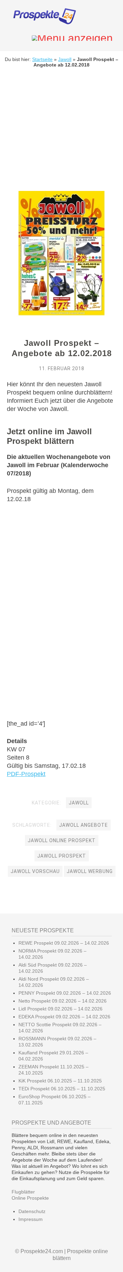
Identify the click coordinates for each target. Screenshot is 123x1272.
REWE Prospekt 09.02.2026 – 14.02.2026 (63, 943)
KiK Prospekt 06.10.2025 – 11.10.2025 (60, 1080)
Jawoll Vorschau (35, 871)
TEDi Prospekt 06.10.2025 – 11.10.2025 (61, 1088)
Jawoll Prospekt (61, 856)
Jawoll (64, 59)
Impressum (30, 1219)
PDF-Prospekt (26, 774)
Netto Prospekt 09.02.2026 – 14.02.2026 (62, 1001)
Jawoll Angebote (83, 825)
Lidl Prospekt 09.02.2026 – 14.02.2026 (60, 1008)
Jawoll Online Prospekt (62, 840)
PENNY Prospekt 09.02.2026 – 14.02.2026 (64, 993)
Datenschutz (31, 1211)
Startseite (42, 59)
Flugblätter (23, 1192)
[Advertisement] (61, 134)
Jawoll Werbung (90, 871)
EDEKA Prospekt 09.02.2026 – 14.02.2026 (64, 1016)
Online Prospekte (30, 1198)
